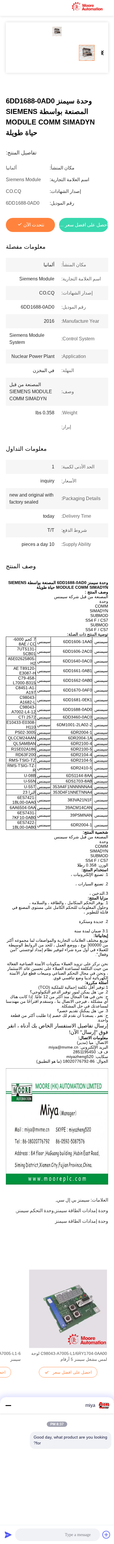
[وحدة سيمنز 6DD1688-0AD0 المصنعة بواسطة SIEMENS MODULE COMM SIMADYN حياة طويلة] (57, 31)
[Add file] (106, 1534)
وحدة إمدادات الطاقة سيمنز (81, 1221)
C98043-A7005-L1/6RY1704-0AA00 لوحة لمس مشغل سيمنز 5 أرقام (69, 1356)
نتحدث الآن (33, 224)
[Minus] (8, 1405)
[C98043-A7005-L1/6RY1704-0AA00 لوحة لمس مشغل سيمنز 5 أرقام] (68, 1308)
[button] (99, 1319)
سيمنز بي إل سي (73, 1199)
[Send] (8, 1534)
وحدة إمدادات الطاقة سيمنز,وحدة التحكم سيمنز (62, 1210)
